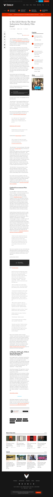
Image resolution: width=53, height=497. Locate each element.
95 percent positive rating (17, 39)
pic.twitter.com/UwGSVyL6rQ (17, 143)
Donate (41, 1)
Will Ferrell (12, 422)
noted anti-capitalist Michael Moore (19, 114)
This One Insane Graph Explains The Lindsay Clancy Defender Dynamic (42, 464)
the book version (15, 267)
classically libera (18, 148)
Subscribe (46, 1)
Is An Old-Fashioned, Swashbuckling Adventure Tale (31, 445)
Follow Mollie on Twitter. (14, 393)
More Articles (25, 411)
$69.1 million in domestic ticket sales (22, 41)
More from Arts (10, 433)
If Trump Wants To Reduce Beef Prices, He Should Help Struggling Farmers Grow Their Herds (10, 465)
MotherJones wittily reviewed (15, 125)
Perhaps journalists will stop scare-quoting (17, 346)
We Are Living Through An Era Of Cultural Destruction (42, 444)
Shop (33, 75)
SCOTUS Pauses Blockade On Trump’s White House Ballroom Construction (21, 463)
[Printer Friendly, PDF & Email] (4, 47)
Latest (8, 452)
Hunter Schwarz (18, 135)
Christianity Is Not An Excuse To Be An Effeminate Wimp (10, 444)
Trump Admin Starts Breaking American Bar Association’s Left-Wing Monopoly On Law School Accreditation (31, 465)
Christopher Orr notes (18, 196)
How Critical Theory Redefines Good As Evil (21, 444)
